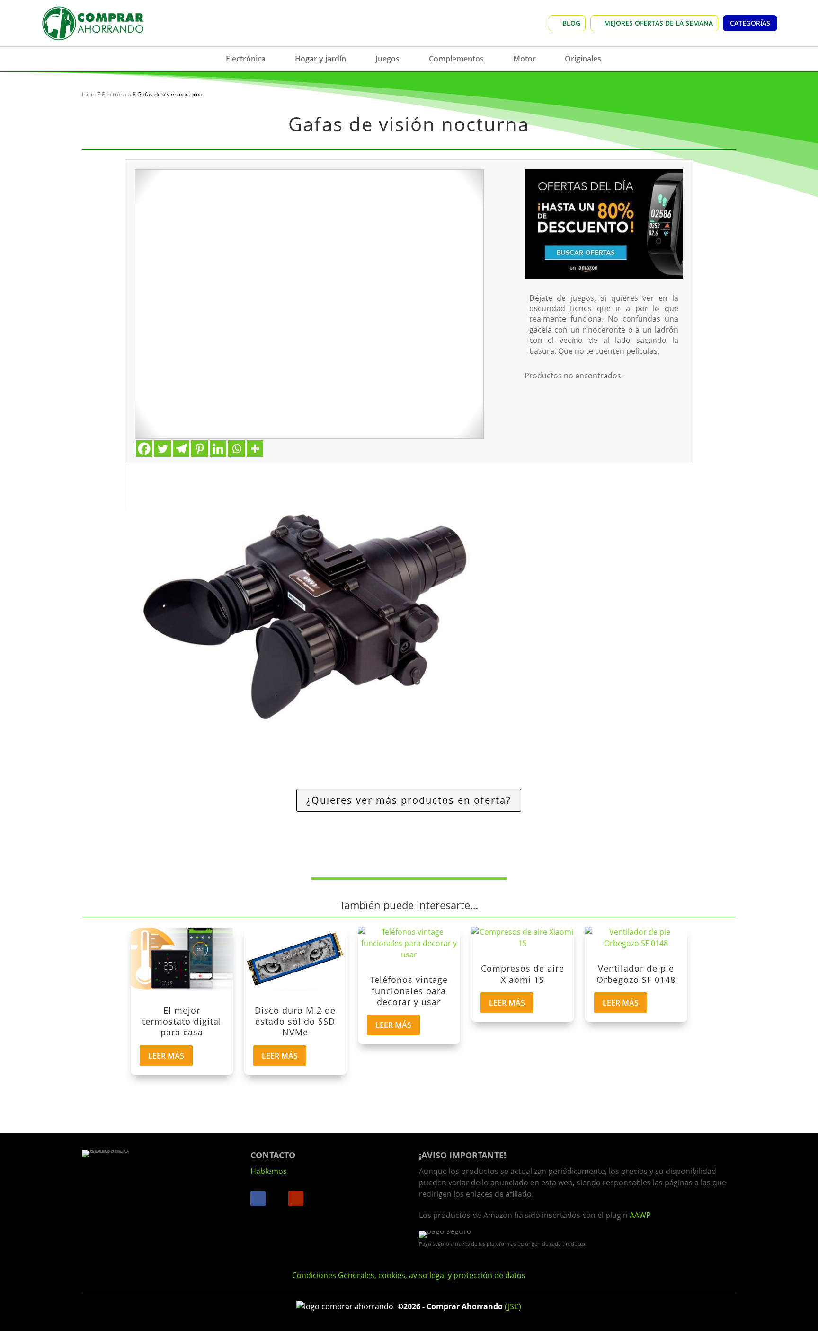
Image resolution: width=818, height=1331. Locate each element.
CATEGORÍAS (750, 22)
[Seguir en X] (277, 1198)
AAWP (640, 1215)
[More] (255, 448)
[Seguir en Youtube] (295, 1198)
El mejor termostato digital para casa (182, 1021)
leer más (166, 1056)
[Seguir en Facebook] (258, 1198)
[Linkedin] (218, 448)
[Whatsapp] (236, 448)
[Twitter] (162, 448)
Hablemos (268, 1171)
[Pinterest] (199, 448)
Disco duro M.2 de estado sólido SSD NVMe (295, 1021)
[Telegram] (181, 448)
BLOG (571, 22)
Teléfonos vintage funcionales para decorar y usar (409, 990)
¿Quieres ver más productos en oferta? (408, 800)
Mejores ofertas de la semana (658, 22)
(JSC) (513, 1306)
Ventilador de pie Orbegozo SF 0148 (636, 974)
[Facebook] (144, 448)
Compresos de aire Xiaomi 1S (522, 974)
